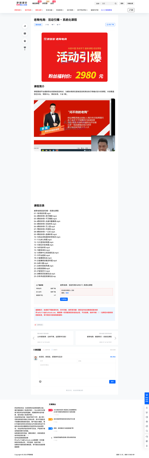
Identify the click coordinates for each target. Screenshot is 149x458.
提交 (112, 382)
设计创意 (70, 10)
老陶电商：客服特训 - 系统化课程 (99, 337)
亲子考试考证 (81, 10)
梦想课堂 (30, 454)
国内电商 (38, 24)
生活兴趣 (49, 10)
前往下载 (111, 24)
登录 (122, 3)
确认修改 (113, 357)
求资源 (44, 3)
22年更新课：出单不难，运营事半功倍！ (52, 337)
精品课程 (35, 3)
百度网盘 (64, 299)
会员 (52, 3)
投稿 (132, 10)
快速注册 (130, 3)
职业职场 (59, 10)
